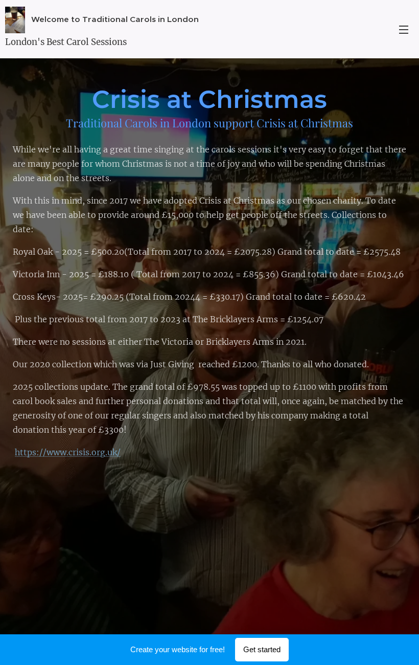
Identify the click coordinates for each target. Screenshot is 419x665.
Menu (403, 29)
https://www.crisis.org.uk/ (68, 452)
